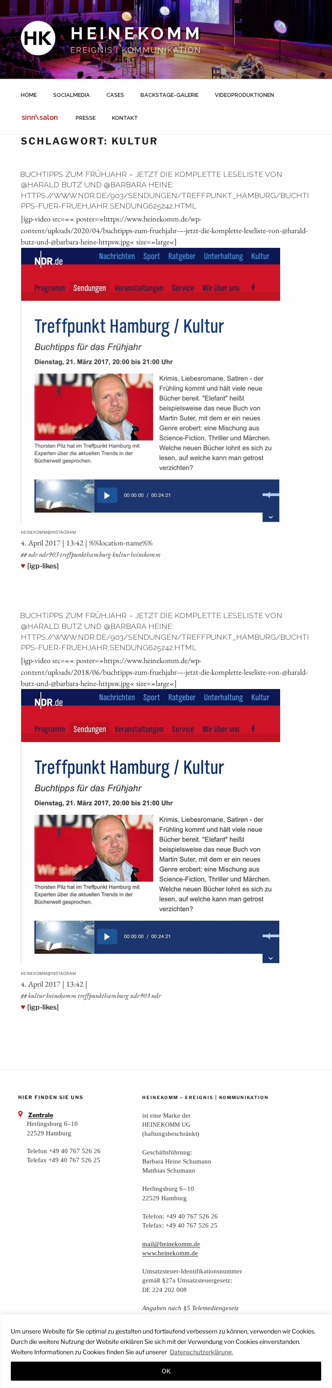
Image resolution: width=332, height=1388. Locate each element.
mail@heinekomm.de (171, 1243)
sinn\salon (40, 117)
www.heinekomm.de (170, 1253)
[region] (166, 1351)
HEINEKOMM (136, 33)
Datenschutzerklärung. (201, 1352)
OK (166, 1371)
